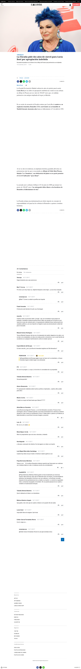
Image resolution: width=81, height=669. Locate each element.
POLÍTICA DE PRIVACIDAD (19, 650)
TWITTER (16, 631)
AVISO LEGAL (17, 647)
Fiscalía (21, 78)
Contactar (16, 611)
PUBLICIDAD (17, 619)
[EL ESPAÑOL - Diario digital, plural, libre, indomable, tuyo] (36, 4)
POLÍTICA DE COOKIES (19, 655)
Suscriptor (41, 355)
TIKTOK (15, 638)
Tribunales (20, 54)
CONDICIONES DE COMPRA (20, 652)
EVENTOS (16, 617)
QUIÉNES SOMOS (18, 603)
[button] (18, 81)
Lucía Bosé (26, 78)
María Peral (20, 85)
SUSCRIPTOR (17, 622)
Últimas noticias (11, 1)
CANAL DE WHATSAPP (19, 605)
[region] (28, 70)
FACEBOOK (16, 633)
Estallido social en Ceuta (59, 1)
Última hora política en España (45, 1)
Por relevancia (27, 272)
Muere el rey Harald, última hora (31, 1)
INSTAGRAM (17, 636)
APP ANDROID (17, 600)
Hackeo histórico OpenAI (70, 1)
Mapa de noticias (19, 1)
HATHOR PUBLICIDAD (19, 614)
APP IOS (16, 598)
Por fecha (19, 272)
